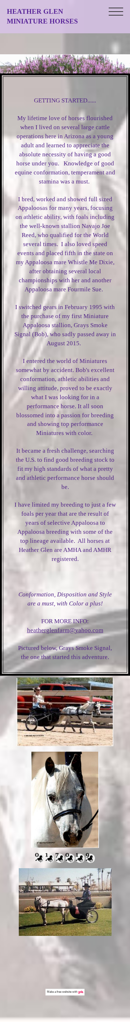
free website (64, 991)
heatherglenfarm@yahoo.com (65, 630)
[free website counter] (65, 861)
